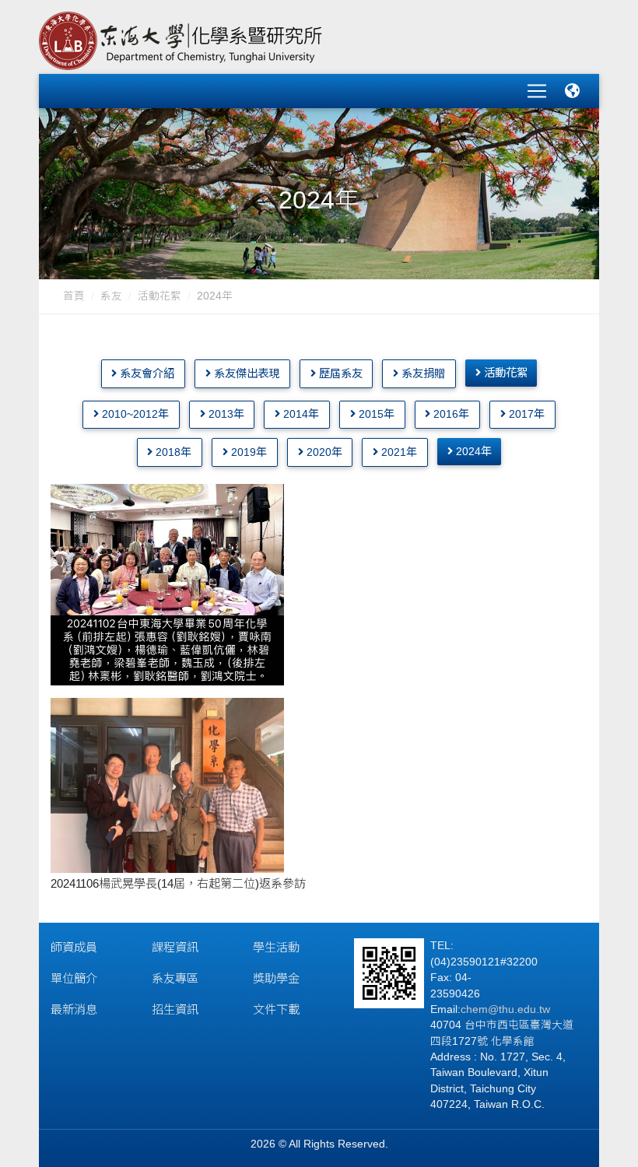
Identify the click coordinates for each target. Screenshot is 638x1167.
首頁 (74, 296)
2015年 (375, 414)
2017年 (525, 414)
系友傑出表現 (245, 373)
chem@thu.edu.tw (505, 1009)
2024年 (472, 451)
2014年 (299, 414)
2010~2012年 (134, 414)
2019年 (247, 452)
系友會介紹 (145, 373)
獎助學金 (276, 978)
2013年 (224, 414)
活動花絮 (159, 296)
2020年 (322, 452)
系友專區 (175, 978)
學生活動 (276, 947)
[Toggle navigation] (537, 91)
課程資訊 (175, 947)
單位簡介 (74, 978)
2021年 (397, 452)
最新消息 (74, 1009)
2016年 (449, 414)
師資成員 (74, 947)
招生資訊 (175, 1009)
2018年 (171, 452)
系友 (111, 296)
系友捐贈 (421, 373)
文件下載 (276, 1009)
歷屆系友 (339, 373)
